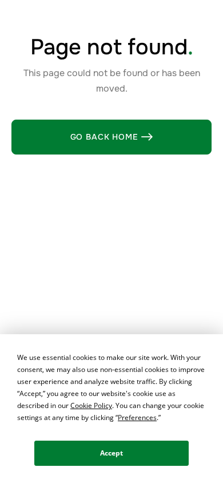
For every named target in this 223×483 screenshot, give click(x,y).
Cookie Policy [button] (91, 405)
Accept (111, 453)
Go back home (111, 137)
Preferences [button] (137, 417)
